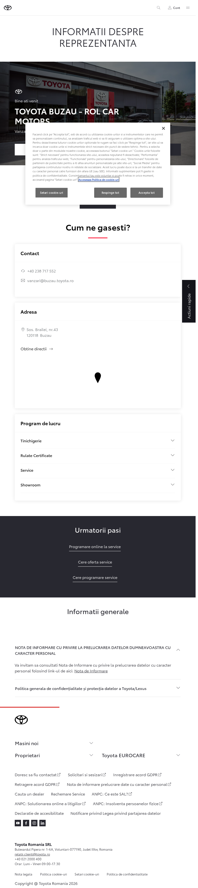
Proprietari (27, 755)
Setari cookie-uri (87, 874)
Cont (176, 8)
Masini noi (26, 743)
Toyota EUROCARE (123, 755)
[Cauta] (158, 7)
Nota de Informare (91, 670)
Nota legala (23, 874)
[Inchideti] (163, 128)
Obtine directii (37, 348)
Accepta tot (147, 192)
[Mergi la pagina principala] (8, 8)
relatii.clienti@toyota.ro (32, 854)
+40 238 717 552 (41, 270)
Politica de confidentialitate (127, 874)
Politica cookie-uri (53, 874)
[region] (97, 164)
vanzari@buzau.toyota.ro (50, 280)
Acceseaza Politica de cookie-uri (98, 179)
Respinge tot (110, 192)
